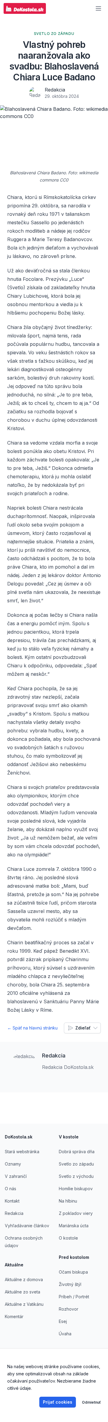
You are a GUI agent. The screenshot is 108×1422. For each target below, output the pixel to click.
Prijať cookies (57, 1402)
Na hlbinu (68, 1200)
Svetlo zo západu (76, 1163)
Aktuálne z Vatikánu (24, 1304)
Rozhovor (68, 1309)
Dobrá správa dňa (76, 1151)
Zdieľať (83, 1027)
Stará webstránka (22, 1151)
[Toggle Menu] (98, 8)
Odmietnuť (91, 1402)
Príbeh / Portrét (74, 1296)
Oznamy (13, 1163)
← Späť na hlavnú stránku (32, 1027)
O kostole (68, 1237)
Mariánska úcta (73, 1225)
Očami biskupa (73, 1272)
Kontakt (12, 1200)
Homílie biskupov (76, 1188)
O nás (10, 1188)
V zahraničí (16, 1176)
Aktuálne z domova (24, 1279)
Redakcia (55, 90)
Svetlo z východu (76, 1176)
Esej (63, 1321)
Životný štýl (70, 1284)
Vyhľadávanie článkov (27, 1225)
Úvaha (65, 1333)
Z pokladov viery (76, 1213)
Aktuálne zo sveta (22, 1291)
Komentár (14, 1316)
